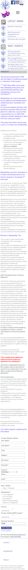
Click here (17, 537)
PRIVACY (6, 560)
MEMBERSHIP (8, 551)
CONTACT (6, 543)
